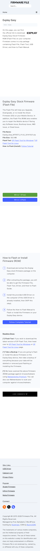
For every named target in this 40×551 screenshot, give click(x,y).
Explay (9, 24)
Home (5, 24)
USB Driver (7, 469)
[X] (9, 508)
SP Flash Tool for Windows (23, 140)
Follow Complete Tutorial (20, 322)
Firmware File (20, 2)
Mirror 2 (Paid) (20, 200)
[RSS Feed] (4, 508)
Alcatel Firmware (9, 487)
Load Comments (19, 394)
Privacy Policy (8, 477)
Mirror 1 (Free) (20, 195)
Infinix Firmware (9, 491)
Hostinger (16, 525)
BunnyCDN (31, 525)
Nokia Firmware (9, 495)
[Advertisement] (20, 72)
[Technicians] (13, 508)
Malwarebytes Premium (17, 377)
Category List (8, 473)
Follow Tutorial (27, 146)
